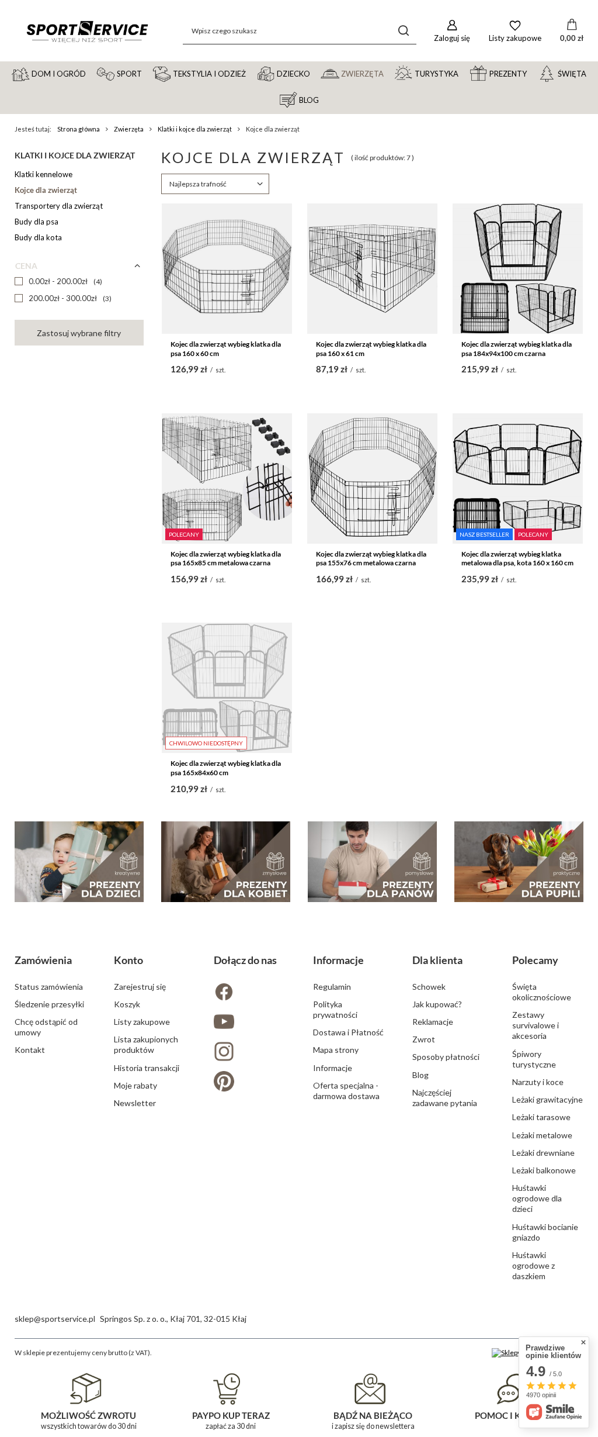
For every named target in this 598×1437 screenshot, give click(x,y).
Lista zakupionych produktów (146, 1044)
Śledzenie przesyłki (49, 1004)
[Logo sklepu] (87, 30)
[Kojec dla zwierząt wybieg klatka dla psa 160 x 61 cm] (372, 268)
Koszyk (127, 1004)
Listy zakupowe (142, 1022)
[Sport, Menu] (147, 73)
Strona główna (78, 129)
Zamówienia (43, 960)
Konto (128, 960)
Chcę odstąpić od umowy (46, 1027)
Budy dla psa (36, 221)
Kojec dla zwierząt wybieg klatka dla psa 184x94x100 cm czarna (516, 349)
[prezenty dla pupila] (518, 861)
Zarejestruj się (140, 987)
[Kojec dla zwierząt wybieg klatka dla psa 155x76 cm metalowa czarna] (372, 478)
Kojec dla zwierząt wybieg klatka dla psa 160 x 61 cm (371, 349)
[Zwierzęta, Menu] (389, 73)
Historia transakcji (146, 1068)
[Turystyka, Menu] (464, 73)
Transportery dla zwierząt (59, 205)
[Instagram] (249, 1053)
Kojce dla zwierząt (46, 190)
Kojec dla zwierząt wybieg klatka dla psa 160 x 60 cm (226, 349)
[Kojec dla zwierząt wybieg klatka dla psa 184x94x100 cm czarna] (518, 268)
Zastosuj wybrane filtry (79, 333)
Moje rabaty (135, 1085)
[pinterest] (249, 1082)
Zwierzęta (129, 129)
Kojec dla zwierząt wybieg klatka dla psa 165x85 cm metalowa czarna (226, 559)
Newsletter (135, 1103)
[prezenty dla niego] (372, 861)
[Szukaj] (403, 31)
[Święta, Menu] (591, 73)
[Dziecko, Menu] (315, 73)
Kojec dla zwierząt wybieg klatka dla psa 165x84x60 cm (226, 768)
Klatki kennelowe (43, 174)
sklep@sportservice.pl (55, 1319)
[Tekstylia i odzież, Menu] (251, 73)
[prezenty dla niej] (225, 861)
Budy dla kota (38, 237)
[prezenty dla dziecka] (79, 861)
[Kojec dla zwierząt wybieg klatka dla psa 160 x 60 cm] (227, 268)
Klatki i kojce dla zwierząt (195, 129)
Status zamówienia (49, 987)
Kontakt (30, 1050)
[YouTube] (249, 1023)
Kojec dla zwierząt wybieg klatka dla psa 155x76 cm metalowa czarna (371, 559)
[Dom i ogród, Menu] (91, 73)
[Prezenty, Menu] (532, 73)
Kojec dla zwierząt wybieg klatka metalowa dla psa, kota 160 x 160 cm (517, 559)
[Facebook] (249, 993)
